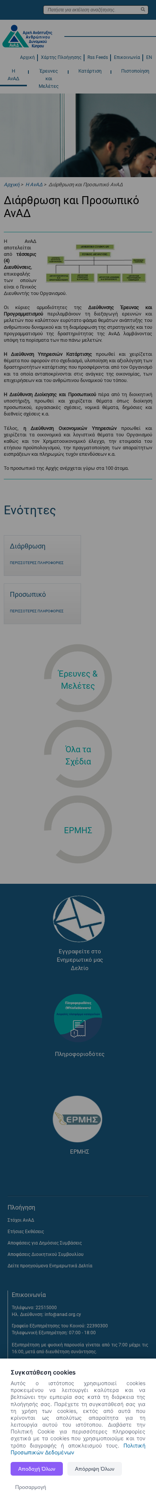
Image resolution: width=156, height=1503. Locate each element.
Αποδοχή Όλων (36, 1469)
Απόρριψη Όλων (94, 1469)
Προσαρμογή (30, 1487)
